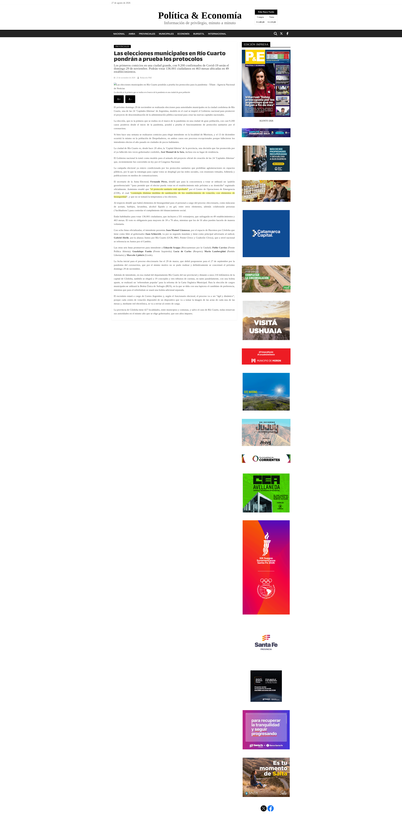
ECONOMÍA (183, 33)
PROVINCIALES (147, 33)
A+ (119, 99)
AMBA (132, 33)
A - (130, 99)
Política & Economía (200, 15)
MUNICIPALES (166, 33)
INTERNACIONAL (217, 33)
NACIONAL (119, 33)
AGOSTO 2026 (266, 121)
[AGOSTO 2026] (266, 115)
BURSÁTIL (198, 33)
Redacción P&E (146, 78)
